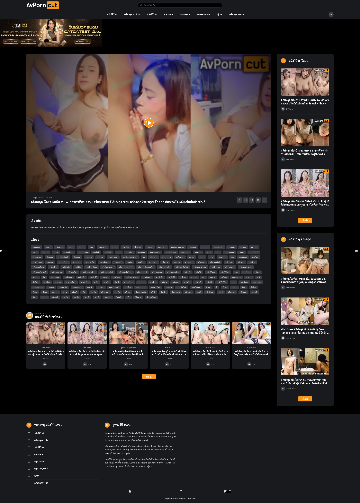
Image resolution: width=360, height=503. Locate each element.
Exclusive (162, 247)
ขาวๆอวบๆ (153, 262)
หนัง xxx (176, 282)
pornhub (141, 252)
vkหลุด (191, 257)
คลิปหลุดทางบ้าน (132, 14)
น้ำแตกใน (84, 282)
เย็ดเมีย (163, 292)
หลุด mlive (257, 282)
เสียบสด (243, 292)
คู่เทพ (219, 14)
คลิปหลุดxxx (229, 267)
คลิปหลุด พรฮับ (164, 267)
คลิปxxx (252, 262)
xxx (232, 257)
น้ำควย (248, 277)
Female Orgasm (177, 247)
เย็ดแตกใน (176, 292)
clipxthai (137, 247)
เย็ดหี (153, 292)
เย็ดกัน (93, 292)
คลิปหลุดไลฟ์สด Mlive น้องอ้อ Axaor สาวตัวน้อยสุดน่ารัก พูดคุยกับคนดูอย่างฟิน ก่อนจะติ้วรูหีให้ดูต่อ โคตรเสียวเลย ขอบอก (304, 282)
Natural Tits (68, 252)
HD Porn (205, 247)
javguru (254, 247)
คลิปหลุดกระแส (236, 14)
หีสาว (234, 287)
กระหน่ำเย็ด (90, 262)
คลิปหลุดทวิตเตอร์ (39, 272)
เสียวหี (44, 297)
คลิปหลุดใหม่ (142, 272)
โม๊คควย (138, 297)
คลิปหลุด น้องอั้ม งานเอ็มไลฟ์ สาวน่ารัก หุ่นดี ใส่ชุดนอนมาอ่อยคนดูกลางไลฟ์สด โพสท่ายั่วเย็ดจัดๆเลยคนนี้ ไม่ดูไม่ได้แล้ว (305, 205)
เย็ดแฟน (188, 292)
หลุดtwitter (77, 287)
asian (71, 247)
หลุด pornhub (38, 287)
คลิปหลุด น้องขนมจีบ (145, 267)
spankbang (229, 252)
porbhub (108, 252)
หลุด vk (51, 287)
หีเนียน (253, 287)
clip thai (126, 247)
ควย (236, 272)
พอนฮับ (106, 282)
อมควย (55, 292)
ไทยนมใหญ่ (151, 297)
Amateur (59, 247)
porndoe (129, 252)
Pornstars (185, 252)
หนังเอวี (198, 282)
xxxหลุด (50, 262)
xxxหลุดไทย (63, 262)
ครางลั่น (177, 262)
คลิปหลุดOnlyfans (159, 436)
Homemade (218, 247)
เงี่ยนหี (74, 292)
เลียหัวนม (209, 292)
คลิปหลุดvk (216, 267)
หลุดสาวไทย (155, 287)
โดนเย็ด (119, 297)
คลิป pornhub (215, 262)
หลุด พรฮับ (63, 287)
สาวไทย (153, 282)
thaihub (50, 257)
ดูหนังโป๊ (172, 277)
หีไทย (45, 292)
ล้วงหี (117, 282)
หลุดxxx (101, 287)
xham (202, 257)
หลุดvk (89, 287)
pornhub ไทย (171, 252)
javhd (35, 252)
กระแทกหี (118, 262)
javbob (243, 247)
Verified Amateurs (130, 257)
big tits (81, 247)
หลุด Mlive (185, 14)
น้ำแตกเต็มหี (71, 282)
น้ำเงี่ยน (35, 282)
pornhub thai (155, 252)
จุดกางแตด (55, 277)
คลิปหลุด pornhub (125, 267)
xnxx (211, 257)
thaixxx (100, 257)
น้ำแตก (58, 282)
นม (203, 277)
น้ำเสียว (47, 282)
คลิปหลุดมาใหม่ (126, 433)
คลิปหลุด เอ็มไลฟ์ (182, 267)
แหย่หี (97, 297)
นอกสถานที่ (141, 450)
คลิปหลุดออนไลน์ (107, 272)
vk (144, 257)
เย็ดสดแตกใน (141, 292)
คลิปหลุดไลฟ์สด (173, 272)
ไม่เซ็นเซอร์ (116, 453)
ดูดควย (105, 277)
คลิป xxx (229, 262)
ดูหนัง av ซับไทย (132, 277)
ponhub (96, 252)
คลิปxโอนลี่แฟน (38, 267)
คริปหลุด (201, 262)
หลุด (233, 282)
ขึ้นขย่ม (165, 262)
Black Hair (102, 247)
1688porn (36, 247)
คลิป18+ (241, 262)
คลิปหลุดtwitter (200, 267)
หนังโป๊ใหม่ (112, 14)
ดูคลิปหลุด (68, 277)
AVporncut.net (111, 433)
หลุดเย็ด (169, 287)
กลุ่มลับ (129, 262)
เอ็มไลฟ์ (55, 297)
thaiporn (77, 257)
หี (216, 287)
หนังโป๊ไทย (152, 14)
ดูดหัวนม (116, 277)
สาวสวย (141, 282)
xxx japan (243, 257)
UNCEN (108, 453)
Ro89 (209, 252)
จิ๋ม (44, 277)
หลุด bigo (244, 282)
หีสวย (225, 287)
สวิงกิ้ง (164, 450)
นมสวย (212, 277)
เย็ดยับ (117, 292)
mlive (56, 252)
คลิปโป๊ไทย (225, 272)
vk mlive (153, 257)
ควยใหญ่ (246, 272)
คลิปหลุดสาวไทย (89, 272)
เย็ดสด (127, 292)
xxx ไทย (255, 257)
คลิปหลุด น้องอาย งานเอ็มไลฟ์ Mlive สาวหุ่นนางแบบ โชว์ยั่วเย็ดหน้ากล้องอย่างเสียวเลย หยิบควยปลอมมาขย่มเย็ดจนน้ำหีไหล (305, 103)
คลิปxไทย (53, 267)
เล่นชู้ (199, 292)
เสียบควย (231, 292)
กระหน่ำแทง (104, 262)
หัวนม (208, 287)
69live (48, 247)
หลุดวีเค (128, 287)
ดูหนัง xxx (147, 277)
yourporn (76, 262)
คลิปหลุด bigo (91, 267)
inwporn (232, 247)
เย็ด (84, 292)
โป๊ (129, 297)
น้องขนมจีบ (236, 277)
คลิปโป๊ (198, 272)
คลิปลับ (78, 267)
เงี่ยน (65, 292)
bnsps (114, 247)
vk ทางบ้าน (166, 257)
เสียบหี (254, 292)
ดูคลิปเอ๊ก (81, 277)
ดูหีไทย (183, 277)
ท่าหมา (194, 277)
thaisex (89, 257)
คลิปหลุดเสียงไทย (125, 272)
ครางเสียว (189, 262)
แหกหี (87, 297)
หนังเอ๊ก (187, 282)
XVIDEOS (222, 257)
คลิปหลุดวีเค (72, 272)
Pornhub (168, 14)
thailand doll (63, 257)
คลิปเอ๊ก (187, 272)
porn (119, 252)
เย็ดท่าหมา (105, 292)
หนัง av (164, 282)
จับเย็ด (35, 277)
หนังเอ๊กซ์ (148, 459)
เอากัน (66, 297)
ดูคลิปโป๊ (94, 277)
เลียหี (221, 292)
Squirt (241, 252)
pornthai (198, 252)
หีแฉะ (35, 292)
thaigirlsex (37, 257)
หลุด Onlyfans (203, 14)
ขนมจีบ (140, 262)
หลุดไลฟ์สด (196, 287)
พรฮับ (96, 282)
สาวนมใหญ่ (128, 282)
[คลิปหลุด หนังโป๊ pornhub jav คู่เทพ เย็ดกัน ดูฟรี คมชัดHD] (42, 5)
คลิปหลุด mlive (107, 267)
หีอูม (243, 287)
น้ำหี (258, 277)
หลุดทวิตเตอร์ (114, 287)
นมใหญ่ (224, 277)
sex (218, 252)
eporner (150, 247)
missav (45, 252)
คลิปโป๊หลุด (211, 272)
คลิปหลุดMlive (129, 436)
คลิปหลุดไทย (157, 272)
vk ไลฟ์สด (180, 257)
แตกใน (76, 297)
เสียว (34, 297)
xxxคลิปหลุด (37, 262)
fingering (192, 247)
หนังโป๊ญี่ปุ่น (221, 282)
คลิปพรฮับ (66, 267)
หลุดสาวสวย (140, 287)
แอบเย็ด (108, 297)
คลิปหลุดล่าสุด (57, 272)
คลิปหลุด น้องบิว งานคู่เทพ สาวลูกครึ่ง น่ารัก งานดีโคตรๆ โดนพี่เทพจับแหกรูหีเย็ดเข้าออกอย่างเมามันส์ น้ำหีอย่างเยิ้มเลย (304, 154)
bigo (91, 247)
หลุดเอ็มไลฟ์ (181, 287)
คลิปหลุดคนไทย (246, 267)
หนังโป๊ (209, 282)
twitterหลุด (113, 257)
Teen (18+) (254, 252)
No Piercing (83, 252)
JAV (157, 433)
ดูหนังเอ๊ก (159, 277)
